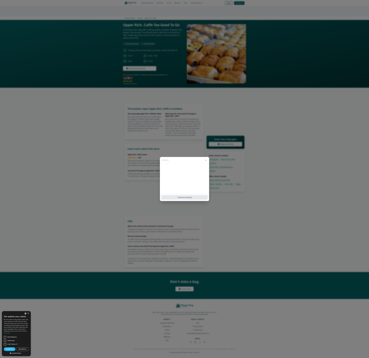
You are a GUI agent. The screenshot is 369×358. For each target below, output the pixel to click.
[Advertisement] (184, 178)
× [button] (28, 313)
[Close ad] (206, 160)
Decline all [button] (23, 349)
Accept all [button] (9, 349)
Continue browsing (185, 197)
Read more (7, 333)
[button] (16, 353)
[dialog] (16, 333)
